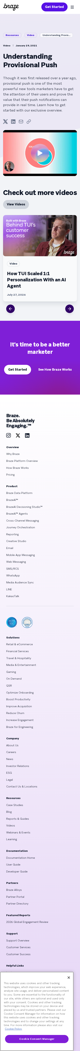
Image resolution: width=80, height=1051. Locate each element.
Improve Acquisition (19, 706)
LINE (9, 589)
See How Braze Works (55, 370)
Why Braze (13, 454)
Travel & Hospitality (18, 658)
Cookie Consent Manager (36, 1039)
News (9, 759)
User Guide (13, 864)
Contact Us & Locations (21, 786)
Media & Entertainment (21, 665)
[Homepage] (11, 7)
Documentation (17, 851)
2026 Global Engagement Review (27, 922)
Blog (9, 812)
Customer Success (18, 954)
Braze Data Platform (19, 493)
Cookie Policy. (13, 1029)
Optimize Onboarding (20, 692)
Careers (11, 752)
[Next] (69, 309)
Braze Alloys (14, 890)
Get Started (54, 7)
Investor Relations (17, 766)
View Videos (16, 204)
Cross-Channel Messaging (22, 520)
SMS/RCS (12, 568)
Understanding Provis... (56, 35)
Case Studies (14, 805)
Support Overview (17, 940)
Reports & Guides (17, 818)
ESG (9, 772)
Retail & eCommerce (19, 644)
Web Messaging (16, 561)
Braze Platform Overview (22, 461)
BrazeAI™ (12, 500)
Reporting (12, 534)
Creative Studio (16, 541)
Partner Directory (17, 903)
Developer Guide (17, 871)
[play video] (40, 153)
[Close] (68, 977)
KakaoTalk (12, 596)
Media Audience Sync (20, 582)
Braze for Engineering (19, 727)
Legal (9, 779)
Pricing (10, 474)
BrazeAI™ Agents (17, 513)
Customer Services (18, 947)
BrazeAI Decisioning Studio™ (24, 507)
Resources (12, 35)
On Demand (14, 678)
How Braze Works (17, 468)
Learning (11, 839)
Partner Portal (15, 897)
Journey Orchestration (20, 527)
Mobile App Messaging (20, 555)
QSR (9, 685)
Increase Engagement (20, 720)
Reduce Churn (15, 713)
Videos (10, 825)
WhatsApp (13, 575)
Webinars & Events (18, 832)
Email (9, 548)
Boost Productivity (18, 699)
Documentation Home (20, 858)
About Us (12, 745)
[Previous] (10, 309)
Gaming (11, 672)
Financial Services (17, 651)
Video (30, 35)
